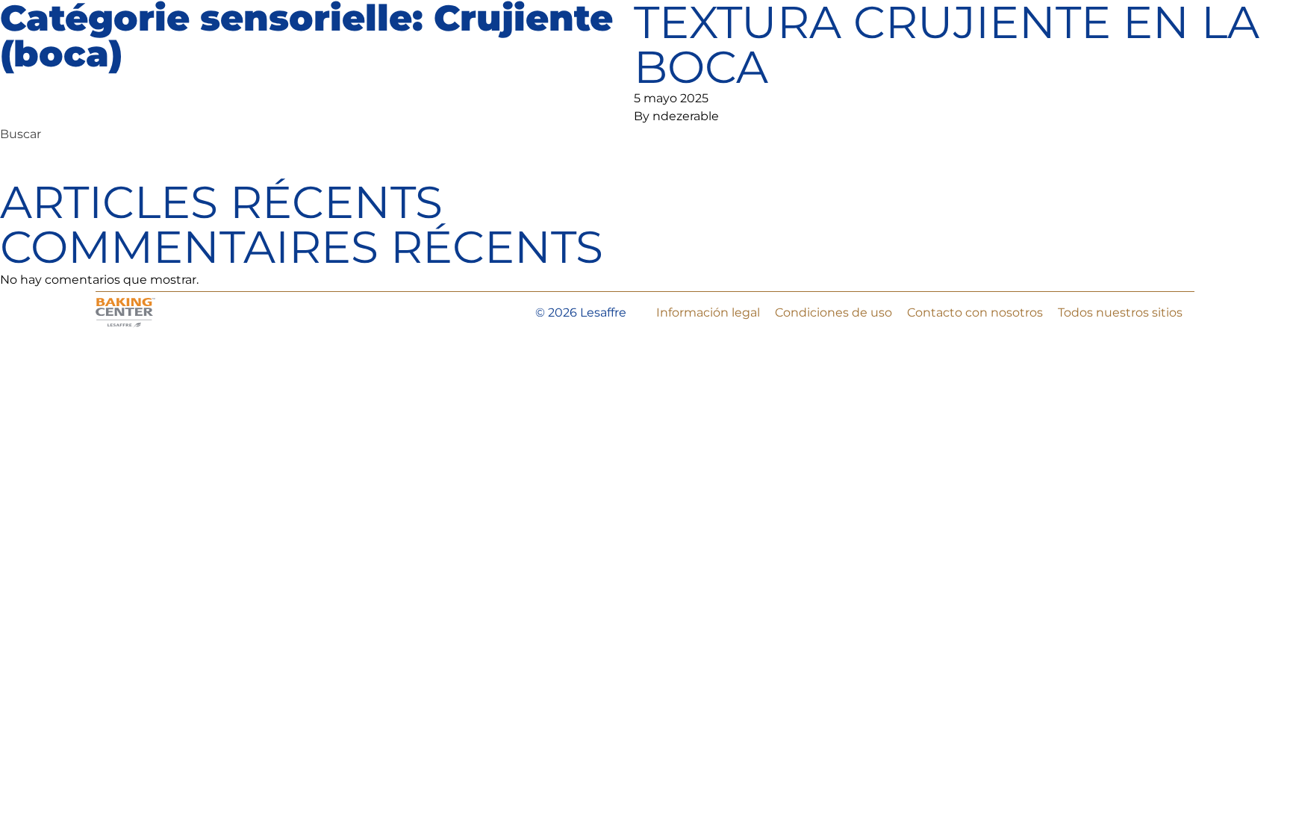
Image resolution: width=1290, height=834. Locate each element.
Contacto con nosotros (975, 312)
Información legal (708, 312)
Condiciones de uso (833, 312)
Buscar (20, 134)
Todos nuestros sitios (1120, 312)
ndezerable (685, 116)
